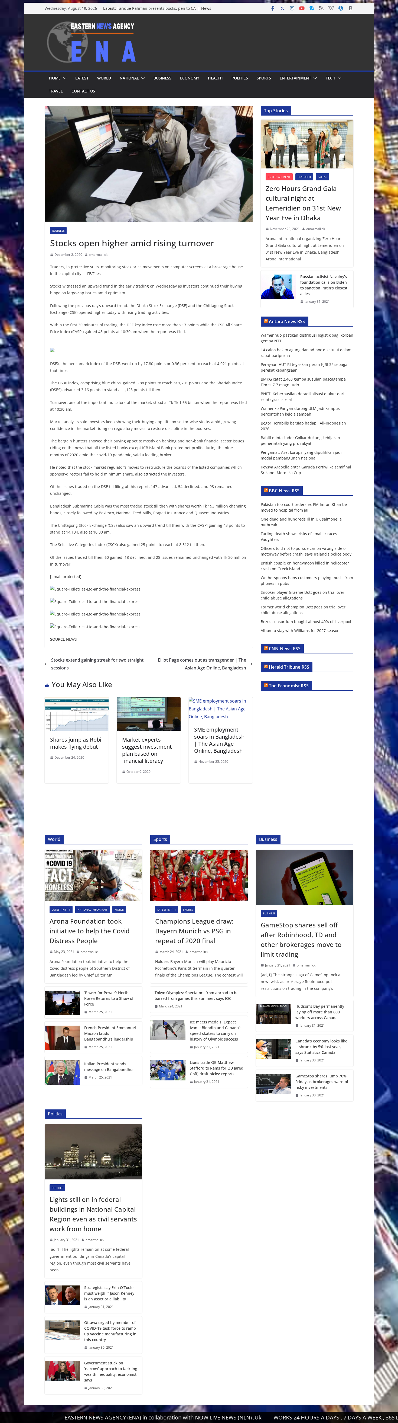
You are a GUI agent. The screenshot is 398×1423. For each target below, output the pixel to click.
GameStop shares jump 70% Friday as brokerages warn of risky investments (321, 1081)
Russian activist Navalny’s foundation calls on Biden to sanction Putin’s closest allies (323, 285)
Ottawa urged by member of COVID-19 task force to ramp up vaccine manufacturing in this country (110, 1331)
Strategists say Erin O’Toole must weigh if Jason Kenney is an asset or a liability (109, 1293)
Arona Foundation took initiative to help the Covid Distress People (90, 931)
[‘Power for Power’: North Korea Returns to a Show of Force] (62, 1002)
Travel (56, 91)
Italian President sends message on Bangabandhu (108, 1066)
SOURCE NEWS (63, 639)
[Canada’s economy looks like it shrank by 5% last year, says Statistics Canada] (273, 1051)
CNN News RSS (285, 649)
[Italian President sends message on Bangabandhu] (62, 1070)
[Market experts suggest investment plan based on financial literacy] (149, 701)
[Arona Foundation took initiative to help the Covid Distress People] (93, 875)
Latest (82, 78)
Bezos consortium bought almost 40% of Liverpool (306, 621)
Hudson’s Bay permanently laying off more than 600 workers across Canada (319, 1012)
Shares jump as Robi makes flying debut (75, 743)
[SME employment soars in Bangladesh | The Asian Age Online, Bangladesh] (221, 701)
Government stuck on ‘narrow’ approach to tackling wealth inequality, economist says (110, 1371)
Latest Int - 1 (61, 909)
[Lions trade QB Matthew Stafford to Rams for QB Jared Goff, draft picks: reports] (167, 1072)
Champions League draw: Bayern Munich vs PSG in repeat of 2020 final (194, 931)
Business (162, 78)
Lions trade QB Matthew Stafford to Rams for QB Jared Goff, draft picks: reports (216, 1068)
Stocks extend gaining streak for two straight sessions (97, 664)
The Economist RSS (289, 686)
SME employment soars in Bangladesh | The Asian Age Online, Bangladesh (219, 740)
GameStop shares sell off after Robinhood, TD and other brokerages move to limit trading (301, 939)
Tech (330, 78)
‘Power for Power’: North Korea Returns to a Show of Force (108, 998)
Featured (304, 177)
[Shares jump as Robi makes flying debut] (77, 701)
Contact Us (83, 91)
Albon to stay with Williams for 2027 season (300, 630)
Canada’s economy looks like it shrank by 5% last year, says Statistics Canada (321, 1046)
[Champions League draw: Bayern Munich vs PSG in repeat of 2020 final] (199, 875)
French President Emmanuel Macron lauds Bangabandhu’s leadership (110, 1033)
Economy (189, 78)
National (129, 78)
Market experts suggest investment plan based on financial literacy (147, 750)
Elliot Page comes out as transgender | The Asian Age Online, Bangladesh (202, 664)
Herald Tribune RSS (289, 667)
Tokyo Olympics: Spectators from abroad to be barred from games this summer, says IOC (197, 995)
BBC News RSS (284, 491)
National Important (92, 909)
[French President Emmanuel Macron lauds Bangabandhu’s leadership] (62, 1037)
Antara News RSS (287, 321)
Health (215, 78)
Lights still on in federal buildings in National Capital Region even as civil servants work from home (93, 1214)
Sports (264, 78)
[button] (64, 78)
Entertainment (295, 78)
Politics (239, 78)
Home (55, 78)
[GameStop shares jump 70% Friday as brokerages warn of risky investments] (273, 1086)
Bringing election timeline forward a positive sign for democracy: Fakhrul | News (165, 6)
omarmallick (98, 254)
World (104, 78)
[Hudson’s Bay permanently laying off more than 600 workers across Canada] (273, 1016)
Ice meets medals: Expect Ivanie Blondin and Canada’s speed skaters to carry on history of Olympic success (216, 1030)
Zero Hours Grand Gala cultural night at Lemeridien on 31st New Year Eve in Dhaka (303, 203)
